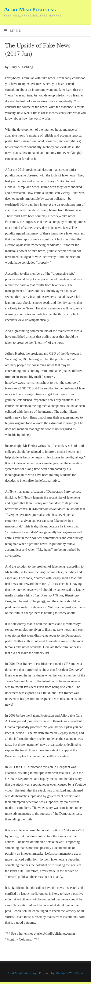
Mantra (60, 973)
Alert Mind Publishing (30, 9)
